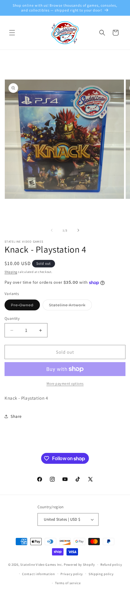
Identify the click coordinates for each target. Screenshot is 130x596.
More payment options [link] (65, 383)
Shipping (11, 272)
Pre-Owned (25, 306)
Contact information (38, 574)
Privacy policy (71, 574)
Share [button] (16, 416)
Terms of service (67, 583)
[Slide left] (51, 230)
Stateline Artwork (70, 306)
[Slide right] (78, 230)
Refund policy (111, 564)
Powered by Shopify (79, 564)
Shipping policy (101, 574)
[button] (12, 32)
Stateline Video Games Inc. (41, 564)
